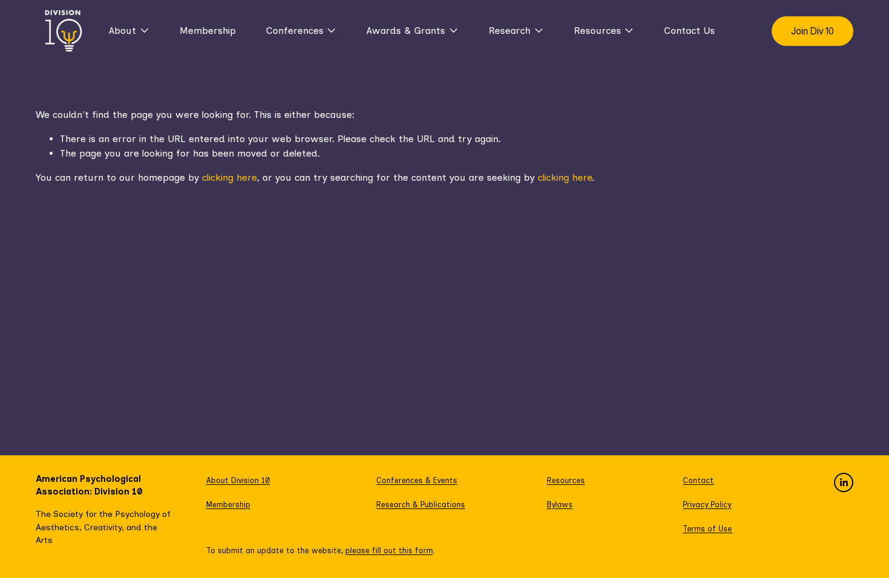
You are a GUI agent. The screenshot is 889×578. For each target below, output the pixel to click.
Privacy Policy (707, 504)
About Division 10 (238, 480)
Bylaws (560, 504)
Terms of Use (707, 528)
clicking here (229, 177)
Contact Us (689, 30)
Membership (208, 30)
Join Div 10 (812, 31)
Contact (698, 480)
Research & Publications (420, 504)
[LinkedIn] (843, 482)
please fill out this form (389, 550)
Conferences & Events (416, 480)
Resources (566, 480)
